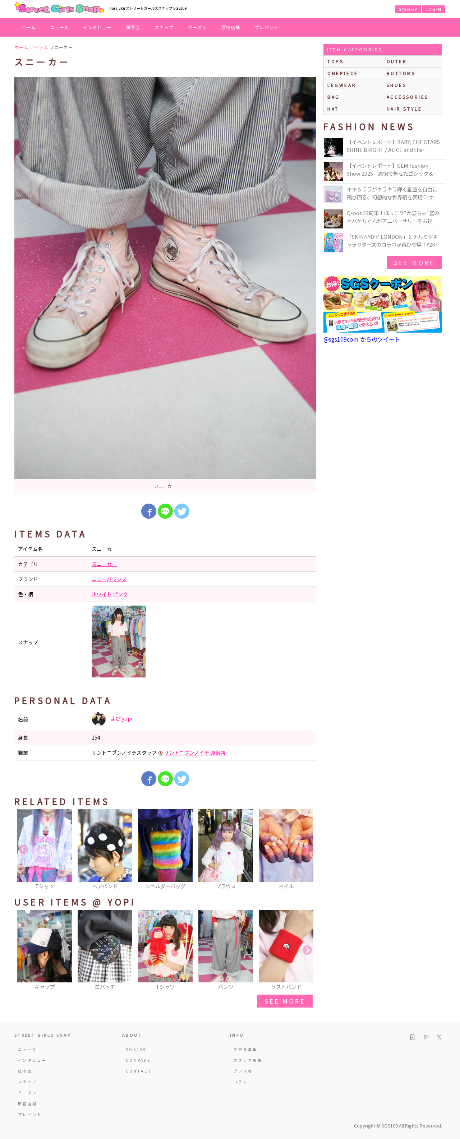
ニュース (59, 27)
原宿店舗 (230, 27)
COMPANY (138, 1060)
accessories (408, 97)
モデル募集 (246, 1049)
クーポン (197, 27)
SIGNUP (408, 9)
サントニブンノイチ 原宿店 (194, 752)
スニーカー (104, 564)
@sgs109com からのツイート (361, 339)
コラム (241, 1081)
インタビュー (97, 27)
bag (333, 97)
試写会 (133, 27)
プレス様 (243, 1071)
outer (397, 61)
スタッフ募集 (248, 1060)
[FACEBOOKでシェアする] (148, 511)
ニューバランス (109, 579)
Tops (335, 61)
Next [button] (307, 849)
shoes (397, 85)
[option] (165, 285)
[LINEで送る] (165, 511)
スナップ (164, 27)
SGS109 (136, 1049)
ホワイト (102, 594)
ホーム (29, 27)
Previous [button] (23, 849)
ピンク (120, 594)
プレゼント (267, 27)
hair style (404, 109)
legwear (341, 85)
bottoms (401, 73)
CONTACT (139, 1071)
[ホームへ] (59, 8)
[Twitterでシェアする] (181, 511)
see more (284, 1001)
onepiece (342, 73)
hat (333, 109)
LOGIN (434, 9)
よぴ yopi (121, 718)
